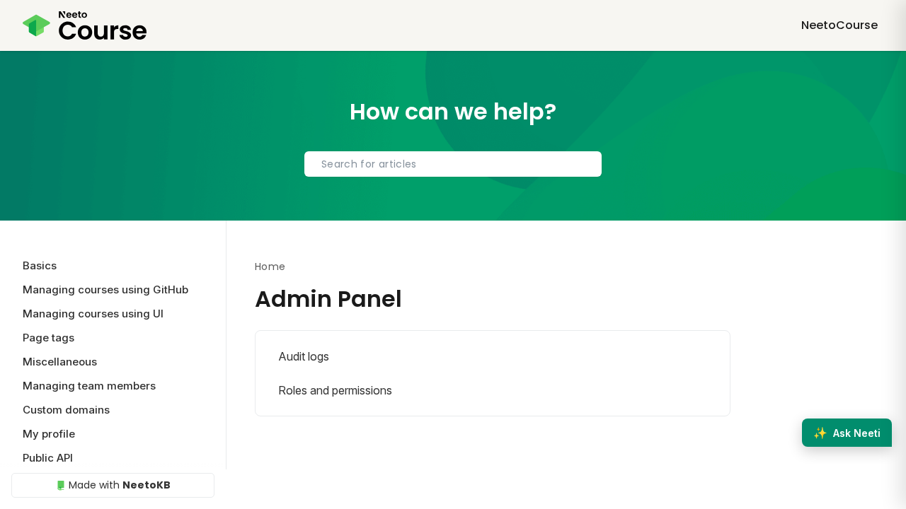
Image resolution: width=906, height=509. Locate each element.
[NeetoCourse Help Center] (85, 25)
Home (270, 266)
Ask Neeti (847, 433)
